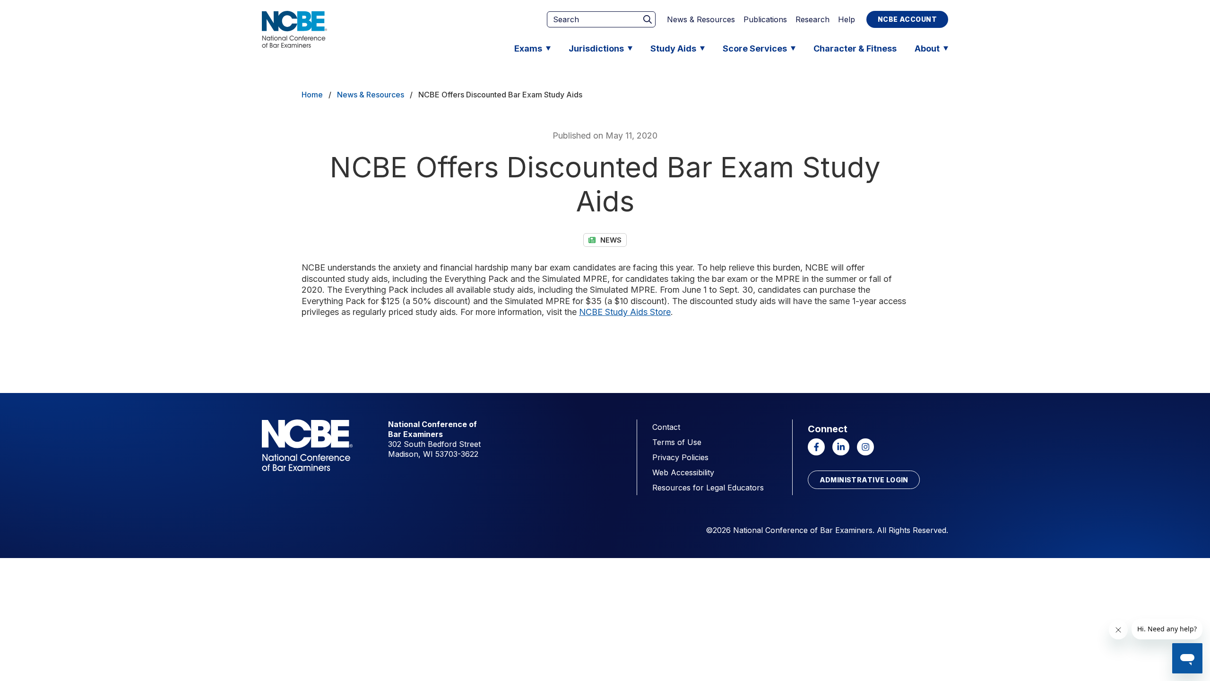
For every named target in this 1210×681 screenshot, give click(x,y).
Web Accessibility (683, 472)
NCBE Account (907, 19)
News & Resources (701, 19)
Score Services (755, 48)
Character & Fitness (855, 48)
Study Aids (673, 48)
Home (312, 94)
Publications (765, 19)
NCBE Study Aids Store (625, 312)
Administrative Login (864, 480)
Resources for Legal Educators (708, 487)
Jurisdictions (596, 48)
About (927, 48)
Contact (666, 427)
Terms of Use (676, 442)
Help (846, 19)
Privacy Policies (680, 457)
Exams (528, 48)
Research (812, 19)
